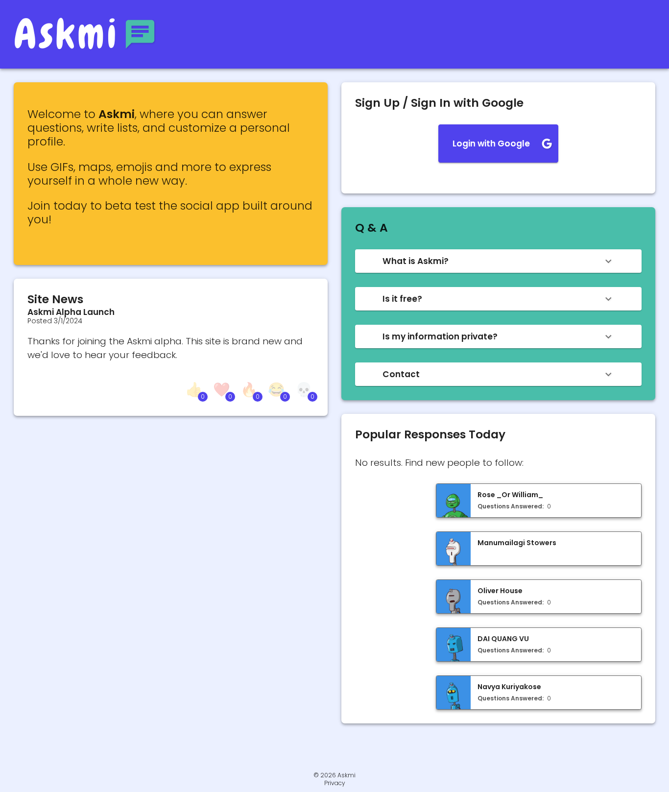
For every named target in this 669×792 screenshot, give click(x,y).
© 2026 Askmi (334, 775)
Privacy (334, 783)
